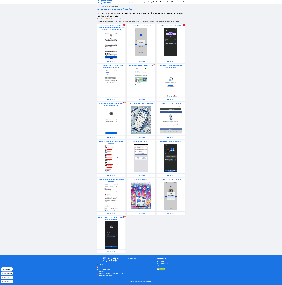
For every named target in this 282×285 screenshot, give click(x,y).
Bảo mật (166, 2)
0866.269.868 (102, 271)
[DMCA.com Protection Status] (161, 269)
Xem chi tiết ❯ (111, 61)
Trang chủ (101, 6)
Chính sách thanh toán (163, 262)
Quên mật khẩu (156, 2)
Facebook (101, 264)
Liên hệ (159, 266)
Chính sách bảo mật (162, 264)
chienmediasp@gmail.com (106, 269)
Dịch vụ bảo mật (131, 258)
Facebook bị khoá (142, 2)
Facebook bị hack (127, 2)
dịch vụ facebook (165, 21)
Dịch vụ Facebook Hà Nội (108, 13)
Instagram (101, 267)
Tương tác (173, 2)
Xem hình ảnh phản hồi (117, 18)
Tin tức (181, 2)
